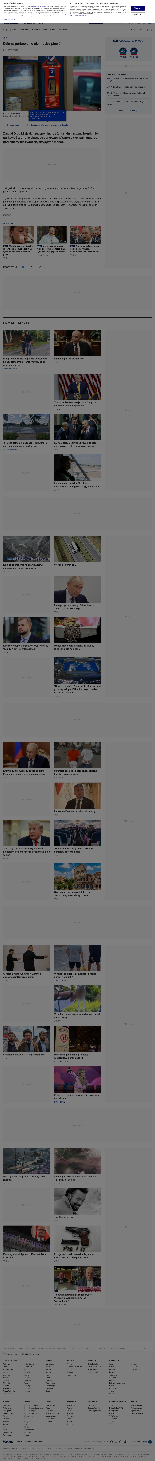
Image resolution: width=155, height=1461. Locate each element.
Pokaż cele (138, 15)
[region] (77, 11)
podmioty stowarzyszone (38, 6)
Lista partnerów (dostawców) (78, 15)
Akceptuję (137, 8)
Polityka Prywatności (10, 19)
